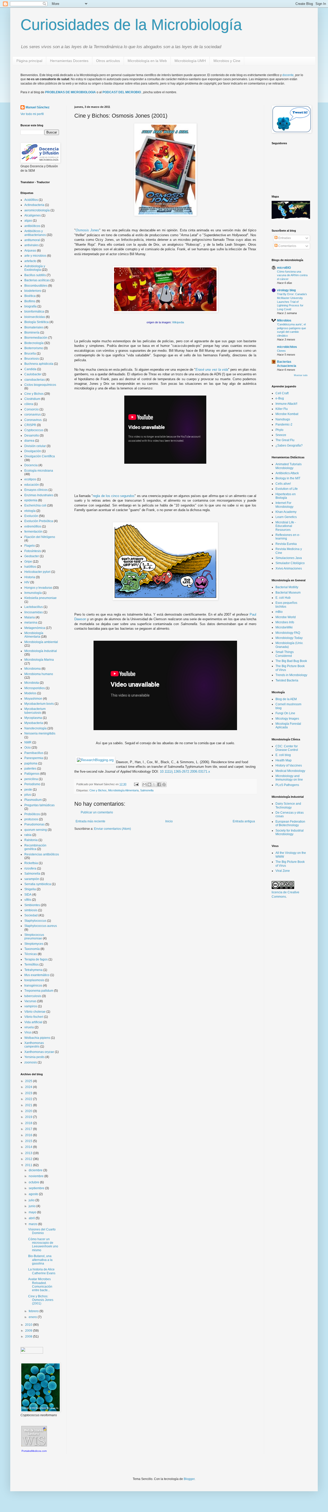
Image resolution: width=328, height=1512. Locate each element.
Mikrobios (284, 320)
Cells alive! (283, 483)
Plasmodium (33, 800)
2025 (29, 1081)
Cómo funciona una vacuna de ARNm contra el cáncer (292, 275)
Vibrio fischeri (33, 1017)
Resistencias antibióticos (41, 854)
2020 (29, 1111)
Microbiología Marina (39, 659)
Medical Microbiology (290, 771)
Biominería (31, 332)
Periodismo (32, 784)
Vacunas (30, 1001)
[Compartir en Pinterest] (164, 784)
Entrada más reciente (90, 821)
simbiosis (30, 910)
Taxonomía (32, 949)
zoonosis (30, 1062)
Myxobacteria (33, 723)
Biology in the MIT (287, 478)
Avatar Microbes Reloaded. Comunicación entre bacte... (40, 1284)
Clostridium (32, 399)
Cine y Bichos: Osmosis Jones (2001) (40, 1300)
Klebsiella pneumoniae (40, 598)
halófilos (30, 566)
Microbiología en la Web (147, 61)
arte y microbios (35, 255)
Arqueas (30, 250)
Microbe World (285, 617)
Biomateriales (34, 327)
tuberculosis (32, 996)
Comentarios (287, 246)
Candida (30, 369)
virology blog (286, 290)
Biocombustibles (35, 285)
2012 (29, 1159)
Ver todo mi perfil (32, 114)
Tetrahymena (33, 970)
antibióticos (32, 226)
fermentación (33, 531)
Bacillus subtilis (35, 275)
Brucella (30, 353)
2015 (29, 1141)
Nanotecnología (35, 728)
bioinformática (34, 311)
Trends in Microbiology (291, 675)
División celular (35, 446)
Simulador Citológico (290, 563)
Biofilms (29, 301)
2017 (29, 1129)
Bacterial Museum (288, 592)
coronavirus (32, 414)
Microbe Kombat (286, 414)
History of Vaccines (288, 765)
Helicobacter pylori (37, 572)
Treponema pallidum (38, 990)
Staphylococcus (35, 921)
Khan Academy (285, 512)
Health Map (283, 760)
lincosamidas (33, 612)
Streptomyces (33, 944)
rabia (28, 835)
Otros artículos (108, 61)
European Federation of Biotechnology (290, 823)
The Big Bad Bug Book (291, 661)
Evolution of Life (286, 489)
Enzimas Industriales (38, 495)
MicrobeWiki (284, 627)
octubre (34, 1182)
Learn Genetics (286, 517)
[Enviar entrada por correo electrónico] (136, 784)
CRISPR (30, 425)
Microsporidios (34, 688)
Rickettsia (31, 863)
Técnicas (30, 954)
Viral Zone (282, 871)
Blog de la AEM (286, 699)
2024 (29, 1087)
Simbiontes (32, 905)
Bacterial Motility (286, 587)
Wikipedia (178, 322)
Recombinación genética (35, 847)
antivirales (31, 245)
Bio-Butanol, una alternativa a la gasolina (40, 1259)
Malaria (29, 617)
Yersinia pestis (34, 1057)
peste (28, 789)
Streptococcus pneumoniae (34, 936)
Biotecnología (34, 343)
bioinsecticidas (34, 317)
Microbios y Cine (226, 61)
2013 (29, 1153)
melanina (30, 622)
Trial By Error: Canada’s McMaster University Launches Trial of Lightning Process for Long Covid (292, 302)
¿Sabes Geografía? (289, 445)
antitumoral (32, 240)
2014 (29, 1147)
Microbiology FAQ (287, 633)
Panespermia (33, 758)
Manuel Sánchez (37, 107)
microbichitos (287, 347)
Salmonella (146, 790)
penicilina (31, 779)
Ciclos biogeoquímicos (40, 385)
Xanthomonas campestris (34, 1044)
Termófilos (31, 964)
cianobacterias (34, 379)
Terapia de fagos (36, 959)
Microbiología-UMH (190, 61)
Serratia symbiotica (37, 884)
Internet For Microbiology (284, 504)
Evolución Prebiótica (38, 521)
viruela (29, 1027)
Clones (281, 350)
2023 (29, 1093)
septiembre (37, 1188)
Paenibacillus (33, 753)
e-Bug (279, 398)
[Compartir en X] (154, 784)
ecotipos (30, 479)
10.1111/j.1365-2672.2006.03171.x (185, 771)
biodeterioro (32, 291)
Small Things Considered (284, 653)
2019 (29, 1117)
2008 (29, 1336)
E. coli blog (283, 755)
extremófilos (32, 526)
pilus (27, 794)
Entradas (284, 238)
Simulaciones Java (288, 558)
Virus (28, 1032)
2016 (29, 1135)
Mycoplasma (33, 718)
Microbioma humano (38, 674)
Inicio (169, 821)
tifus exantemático (36, 975)
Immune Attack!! (286, 404)
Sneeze (280, 435)
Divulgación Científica (39, 456)
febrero (34, 1311)
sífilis (27, 900)
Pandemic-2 (283, 424)
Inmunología (33, 593)
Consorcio (31, 409)
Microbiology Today (289, 638)
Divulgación (32, 451)
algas (28, 220)
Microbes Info (284, 622)
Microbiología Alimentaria (123, 790)
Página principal (29, 61)
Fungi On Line (285, 713)
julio (32, 1200)
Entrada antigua (244, 821)
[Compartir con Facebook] (159, 784)
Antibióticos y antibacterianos (35, 232)
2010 (29, 1325)
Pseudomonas (34, 824)
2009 (29, 1330)
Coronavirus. (33, 420)
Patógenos (31, 773)
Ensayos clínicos (36, 490)
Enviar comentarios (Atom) (112, 829)
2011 (29, 1165)
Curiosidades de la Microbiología (131, 24)
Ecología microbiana (38, 470)
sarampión (31, 879)
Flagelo (29, 545)
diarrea (29, 440)
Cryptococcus (33, 430)
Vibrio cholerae (35, 1011)
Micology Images (287, 718)
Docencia (31, 465)
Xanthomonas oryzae (39, 1052)
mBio (279, 612)
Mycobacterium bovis (39, 704)
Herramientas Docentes (69, 61)
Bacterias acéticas (37, 280)
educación (31, 484)
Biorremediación (35, 337)
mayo (33, 1212)
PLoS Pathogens (287, 785)
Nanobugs (282, 419)
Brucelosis (31, 358)
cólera (28, 404)
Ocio (27, 747)
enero (33, 1317)
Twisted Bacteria (286, 680)
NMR (28, 742)
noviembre (36, 1176)
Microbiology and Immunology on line (289, 777)
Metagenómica (34, 628)
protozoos (31, 819)
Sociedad (31, 915)
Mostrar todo (301, 375)
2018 (29, 1123)
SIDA (28, 894)
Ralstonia (31, 840)
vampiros (30, 1006)
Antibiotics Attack (287, 473)
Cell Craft (282, 393)
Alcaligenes (32, 215)
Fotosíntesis (32, 551)
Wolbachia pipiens (37, 1038)
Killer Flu (281, 409)
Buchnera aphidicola (38, 364)
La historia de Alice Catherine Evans (41, 1271)
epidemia (30, 500)
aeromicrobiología (37, 210)
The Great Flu (284, 440)
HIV (26, 582)
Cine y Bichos (98, 790)
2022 (29, 1099)
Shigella (30, 889)
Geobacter (31, 556)
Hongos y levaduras (38, 587)
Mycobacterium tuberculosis (35, 710)
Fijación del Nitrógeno (39, 537)
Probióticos (32, 814)
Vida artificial (33, 1022)
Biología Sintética (36, 322)
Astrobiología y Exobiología (34, 268)
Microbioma (32, 668)
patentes (30, 768)
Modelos (30, 693)
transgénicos (33, 985)
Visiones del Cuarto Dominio (42, 1231)
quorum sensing (35, 830)
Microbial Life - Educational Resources (285, 526)
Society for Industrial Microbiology (289, 832)
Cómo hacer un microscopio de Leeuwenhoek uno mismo (43, 1244)
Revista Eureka (286, 544)
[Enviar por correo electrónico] (144, 784)
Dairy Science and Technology (288, 805)
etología (30, 511)
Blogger (189, 1479)
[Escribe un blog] (149, 784)
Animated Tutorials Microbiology (288, 466)
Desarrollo (31, 435)
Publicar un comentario (97, 812)
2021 (29, 1105)
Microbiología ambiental (41, 642)
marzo (33, 1224)
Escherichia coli (35, 505)
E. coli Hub (283, 597)
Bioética (30, 296)
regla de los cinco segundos (114, 496)
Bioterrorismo (33, 348)
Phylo (279, 430)
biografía (30, 306)
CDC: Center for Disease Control (286, 748)
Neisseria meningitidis (39, 733)
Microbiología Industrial (40, 651)
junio (32, 1206)
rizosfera (30, 868)
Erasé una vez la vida (212, 369)
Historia (29, 577)
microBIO (284, 268)
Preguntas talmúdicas (39, 805)
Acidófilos (31, 200)
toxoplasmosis (34, 980)
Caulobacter (33, 374)
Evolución (31, 516)
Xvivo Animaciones (288, 568)
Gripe (28, 561)
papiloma (30, 763)
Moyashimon (33, 698)
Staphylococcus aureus (40, 926)
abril (32, 1218)
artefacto (30, 261)
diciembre (36, 1170)
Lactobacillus (33, 607)
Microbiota (31, 683)
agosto (34, 1194)
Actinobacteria (34, 205)
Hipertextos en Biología (285, 496)
